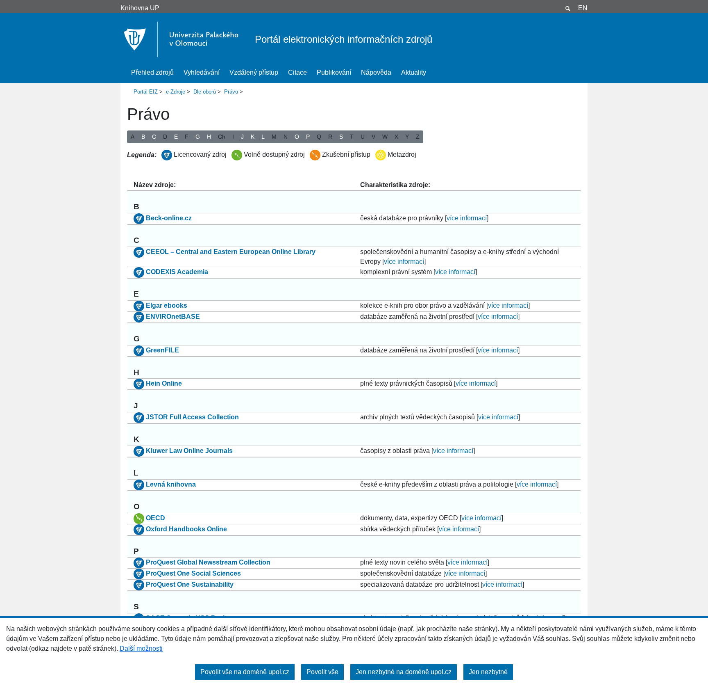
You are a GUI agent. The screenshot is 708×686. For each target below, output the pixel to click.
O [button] (297, 136)
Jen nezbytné (488, 671)
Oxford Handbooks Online (186, 529)
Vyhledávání (202, 72)
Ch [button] (221, 136)
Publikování (334, 72)
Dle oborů (204, 92)
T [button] (352, 136)
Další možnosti (141, 648)
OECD (155, 517)
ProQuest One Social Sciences (193, 573)
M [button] (274, 136)
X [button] (396, 136)
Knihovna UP (139, 8)
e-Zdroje (175, 92)
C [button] (154, 136)
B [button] (143, 136)
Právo (231, 92)
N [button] (286, 136)
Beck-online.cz (169, 218)
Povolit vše (322, 671)
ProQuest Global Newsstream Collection (208, 562)
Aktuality (413, 72)
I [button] (233, 136)
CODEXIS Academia (177, 271)
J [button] (242, 136)
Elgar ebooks (166, 305)
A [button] (132, 136)
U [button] (363, 136)
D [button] (165, 136)
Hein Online (164, 383)
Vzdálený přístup (253, 72)
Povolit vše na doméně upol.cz (244, 671)
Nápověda (376, 72)
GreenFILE (162, 350)
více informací (467, 218)
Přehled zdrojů (152, 72)
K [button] (252, 136)
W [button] (385, 136)
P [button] (308, 136)
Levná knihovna (171, 484)
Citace (297, 72)
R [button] (330, 136)
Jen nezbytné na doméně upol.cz (404, 671)
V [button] (373, 136)
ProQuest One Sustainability (190, 584)
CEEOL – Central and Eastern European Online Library (230, 251)
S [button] (341, 136)
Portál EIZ (146, 92)
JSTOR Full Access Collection (192, 417)
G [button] (197, 136)
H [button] (209, 136)
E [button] (176, 136)
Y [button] (407, 136)
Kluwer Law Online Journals (189, 450)
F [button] (186, 136)
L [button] (263, 136)
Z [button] (418, 136)
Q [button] (319, 136)
